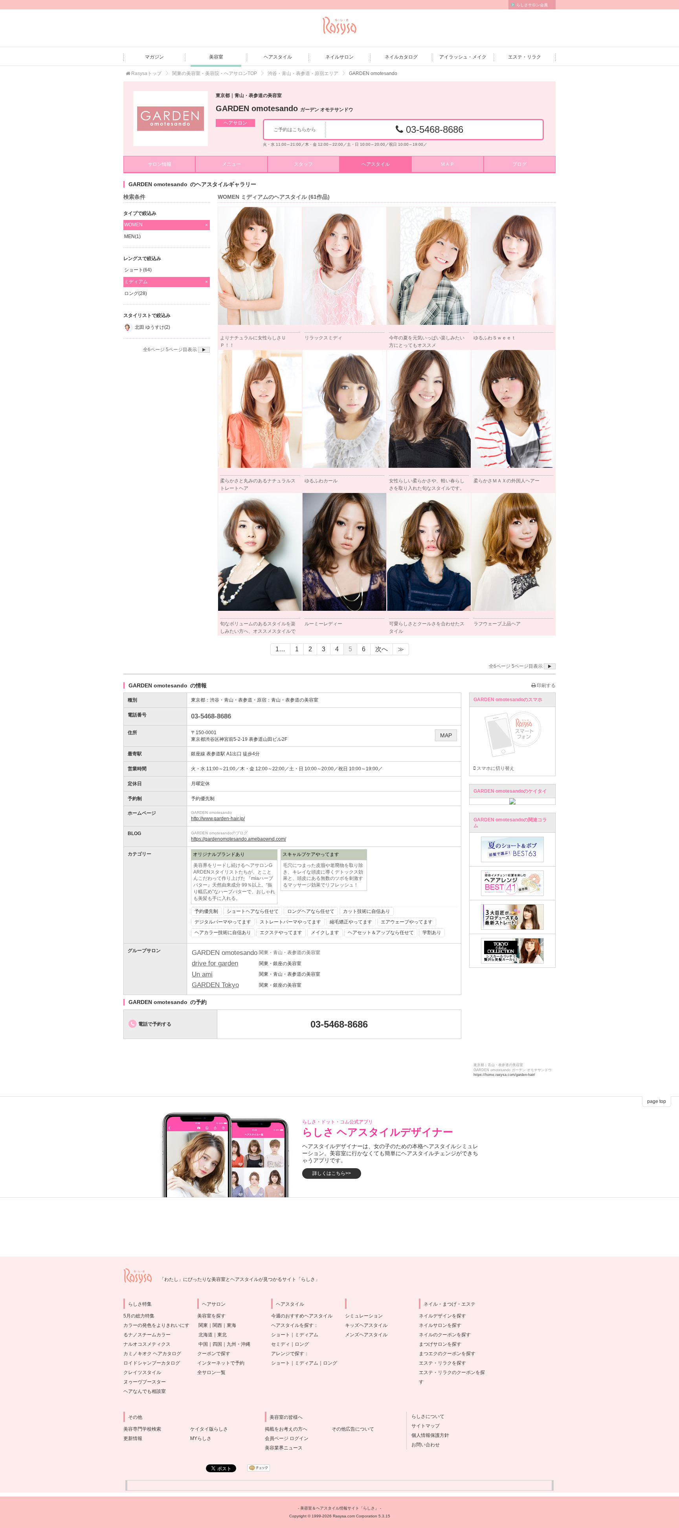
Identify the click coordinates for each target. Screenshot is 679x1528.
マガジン (154, 57)
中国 (203, 1344)
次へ (381, 649)
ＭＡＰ (447, 164)
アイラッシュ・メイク (462, 57)
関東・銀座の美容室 (280, 963)
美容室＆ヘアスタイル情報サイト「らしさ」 (339, 1508)
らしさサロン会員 (532, 5)
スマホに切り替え (494, 768)
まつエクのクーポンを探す (447, 1353)
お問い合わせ (423, 1444)
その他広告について (353, 1429)
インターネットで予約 (220, 1363)
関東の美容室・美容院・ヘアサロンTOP (214, 73)
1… (280, 649)
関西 (217, 1325)
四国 (217, 1344)
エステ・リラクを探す (442, 1363)
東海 (231, 1325)
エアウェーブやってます (407, 922)
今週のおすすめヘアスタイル (301, 1316)
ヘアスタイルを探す (292, 1325)
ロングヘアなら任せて (310, 911)
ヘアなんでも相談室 (144, 1391)
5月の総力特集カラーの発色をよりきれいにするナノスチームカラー (156, 1325)
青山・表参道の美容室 (294, 700)
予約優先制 (206, 911)
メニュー (231, 164)
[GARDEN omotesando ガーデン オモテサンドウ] (170, 118)
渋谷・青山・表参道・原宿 (238, 700)
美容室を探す (211, 1316)
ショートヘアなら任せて (253, 911)
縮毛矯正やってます (351, 922)
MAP (446, 735)
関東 (203, 1325)
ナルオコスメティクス (147, 1344)
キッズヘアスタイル (366, 1325)
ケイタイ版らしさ (209, 1429)
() (132, 236)
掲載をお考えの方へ (286, 1429)
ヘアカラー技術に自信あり (223, 932)
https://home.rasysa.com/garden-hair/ (504, 1075)
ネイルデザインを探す (442, 1316)
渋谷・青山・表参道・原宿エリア (303, 73)
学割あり (431, 932)
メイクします (325, 932)
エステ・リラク (524, 57)
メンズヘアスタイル (366, 1334)
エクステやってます (281, 932)
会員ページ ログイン (286, 1438)
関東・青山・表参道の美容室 (289, 974)
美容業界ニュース (284, 1448)
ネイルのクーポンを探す (445, 1334)
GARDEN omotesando (284, 108)
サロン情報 (159, 164)
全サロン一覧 (211, 1372)
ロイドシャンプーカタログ (151, 1363)
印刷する (546, 685)
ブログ (519, 164)
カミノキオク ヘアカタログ (152, 1353)
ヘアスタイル (278, 57)
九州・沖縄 (238, 1344)
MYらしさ (200, 1438)
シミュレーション (364, 1316)
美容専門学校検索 (142, 1429)
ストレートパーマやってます (290, 922)
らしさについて (425, 1416)
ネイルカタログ (401, 57)
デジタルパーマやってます (223, 922)
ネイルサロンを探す (440, 1325)
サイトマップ (423, 1426)
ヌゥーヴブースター (144, 1382)
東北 (222, 1334)
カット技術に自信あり (366, 911)
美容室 (216, 57)
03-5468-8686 (433, 129)
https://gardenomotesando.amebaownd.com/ (238, 839)
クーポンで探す (213, 1353)
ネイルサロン (339, 57)
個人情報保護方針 (428, 1435)
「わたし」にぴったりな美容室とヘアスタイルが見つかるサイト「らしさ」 (240, 1279)
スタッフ (303, 164)
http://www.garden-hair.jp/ (218, 818)
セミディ (280, 1344)
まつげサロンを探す (440, 1344)
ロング (302, 1344)
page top (656, 1101)
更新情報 (132, 1438)
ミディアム (306, 1334)
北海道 (205, 1334)
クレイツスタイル (142, 1372)
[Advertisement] (339, 1227)
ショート (280, 1334)
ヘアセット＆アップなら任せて (381, 932)
